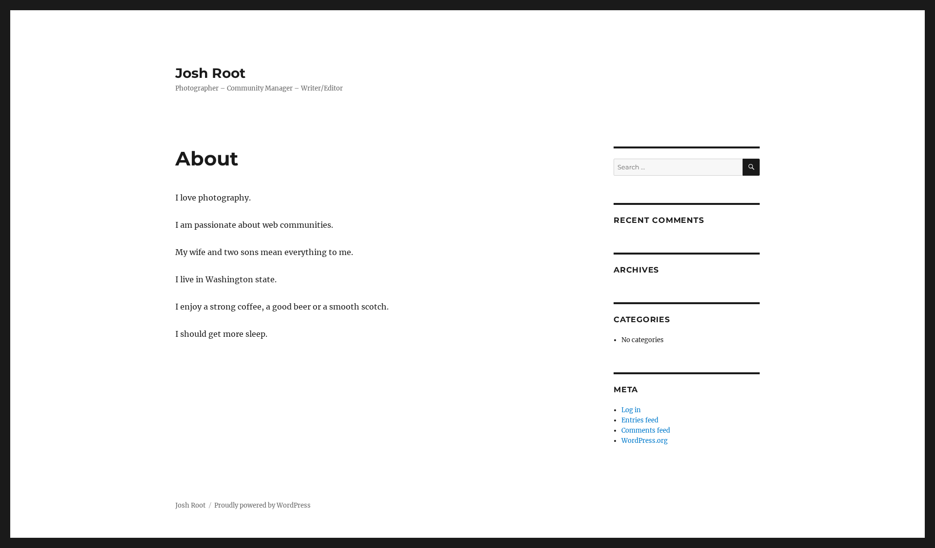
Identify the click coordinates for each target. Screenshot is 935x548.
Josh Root (210, 73)
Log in (631, 410)
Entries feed (639, 420)
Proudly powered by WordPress (262, 505)
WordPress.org (644, 441)
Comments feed (645, 430)
